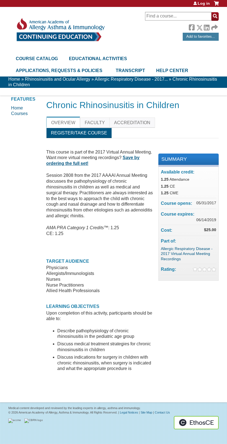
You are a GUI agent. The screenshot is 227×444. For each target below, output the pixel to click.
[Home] (60, 30)
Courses (19, 113)
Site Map (146, 412)
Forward (214, 26)
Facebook (191, 26)
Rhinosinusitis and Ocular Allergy (57, 79)
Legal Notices (129, 412)
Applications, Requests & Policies (59, 70)
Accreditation (132, 122)
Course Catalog (37, 58)
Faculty (95, 122)
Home (14, 79)
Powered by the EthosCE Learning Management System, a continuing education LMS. (196, 422)
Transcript (130, 70)
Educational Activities (98, 58)
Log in (204, 3)
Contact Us (162, 412)
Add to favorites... (200, 36)
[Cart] (216, 5)
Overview (63, 122)
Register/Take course (79, 133)
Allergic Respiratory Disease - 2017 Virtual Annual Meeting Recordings (187, 253)
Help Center (172, 70)
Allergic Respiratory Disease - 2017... (131, 79)
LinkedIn (206, 26)
